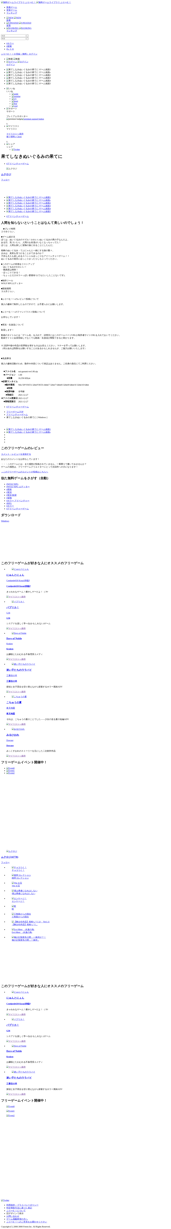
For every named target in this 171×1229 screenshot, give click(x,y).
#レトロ (10, 49)
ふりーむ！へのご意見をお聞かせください (26, 1222)
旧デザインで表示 (15, 1213)
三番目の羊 (11, 675)
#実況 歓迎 (11, 495)
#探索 (9, 46)
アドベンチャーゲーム (17, 414)
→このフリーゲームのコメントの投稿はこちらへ (24, 472)
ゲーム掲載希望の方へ (17, 1219)
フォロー (5, 180)
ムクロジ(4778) (9, 857)
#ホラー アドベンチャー (17, 501)
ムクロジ (6, 174)
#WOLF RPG (12, 484)
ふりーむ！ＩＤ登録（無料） (15, 54)
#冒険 (9, 498)
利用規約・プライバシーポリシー (22, 1205)
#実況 (9, 492)
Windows (5, 521)
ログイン (33, 54)
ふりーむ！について (16, 1210)
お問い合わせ (12, 1216)
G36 (8, 613)
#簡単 (9, 489)
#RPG (9, 503)
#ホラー (10, 43)
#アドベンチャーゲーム (17, 164)
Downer (9, 740)
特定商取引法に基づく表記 (19, 1208)
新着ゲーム (11, 7)
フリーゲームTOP (14, 412)
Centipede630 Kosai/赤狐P (18, 580)
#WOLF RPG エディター (18, 487)
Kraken (9, 644)
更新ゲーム (11, 10)
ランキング (11, 13)
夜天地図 (10, 708)
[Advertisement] (49, 187)
